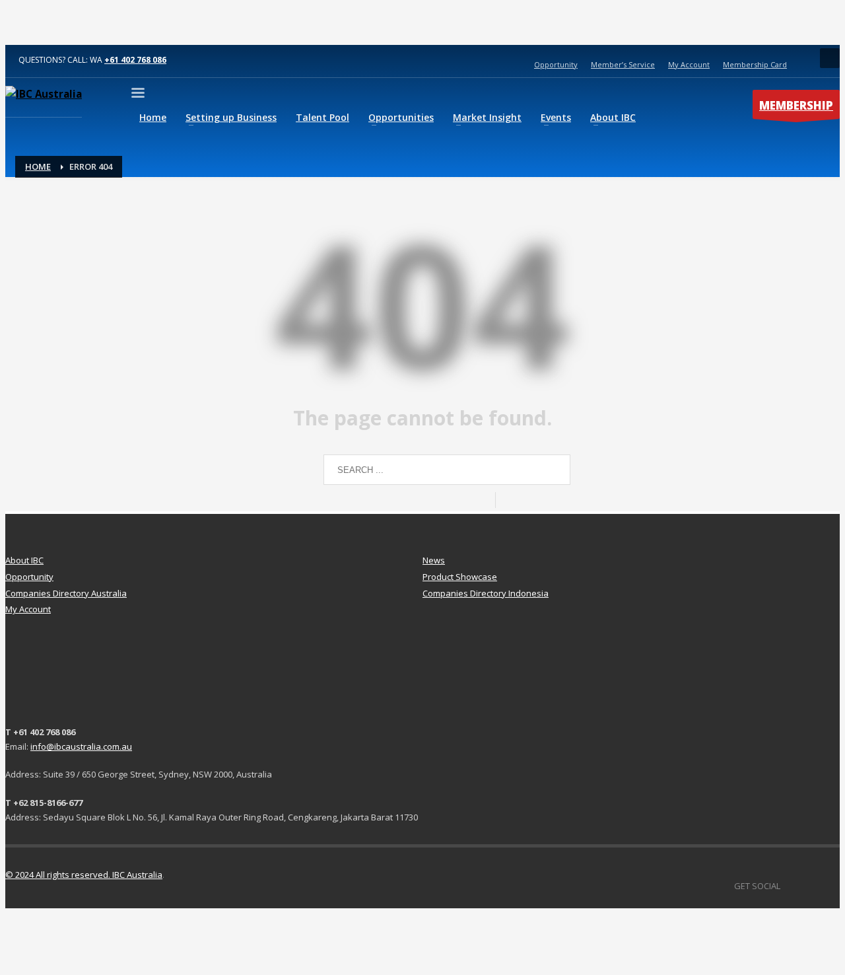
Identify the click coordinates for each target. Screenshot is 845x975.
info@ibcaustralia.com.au (81, 746)
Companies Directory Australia (66, 593)
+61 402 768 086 (135, 59)
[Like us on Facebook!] (790, 886)
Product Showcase (459, 577)
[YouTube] (810, 886)
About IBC (24, 560)
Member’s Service (623, 64)
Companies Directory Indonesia (485, 593)
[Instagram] (830, 886)
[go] (508, 500)
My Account (689, 64)
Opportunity (556, 64)
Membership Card (755, 64)
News (433, 560)
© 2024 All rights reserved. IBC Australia (83, 875)
